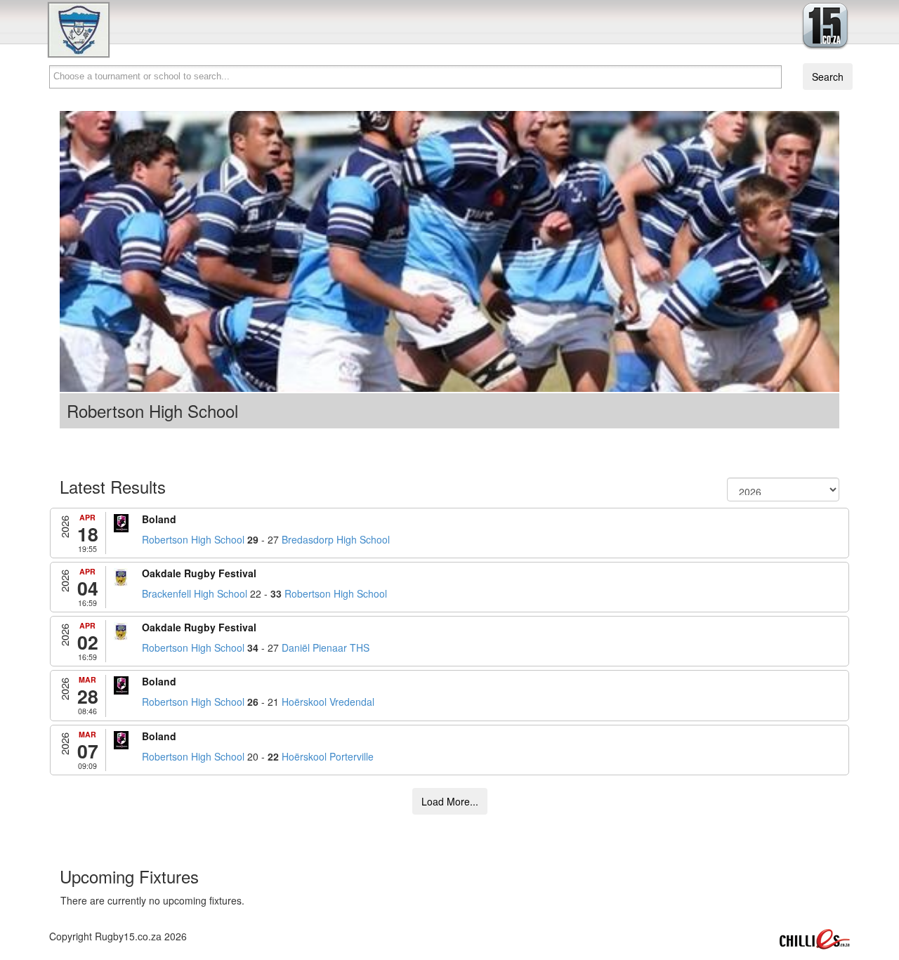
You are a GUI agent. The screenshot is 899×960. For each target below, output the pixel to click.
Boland (159, 519)
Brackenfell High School (194, 593)
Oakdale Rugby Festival (199, 573)
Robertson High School (193, 539)
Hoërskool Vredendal (328, 702)
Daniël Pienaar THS (325, 647)
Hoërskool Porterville (328, 756)
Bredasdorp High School (336, 539)
